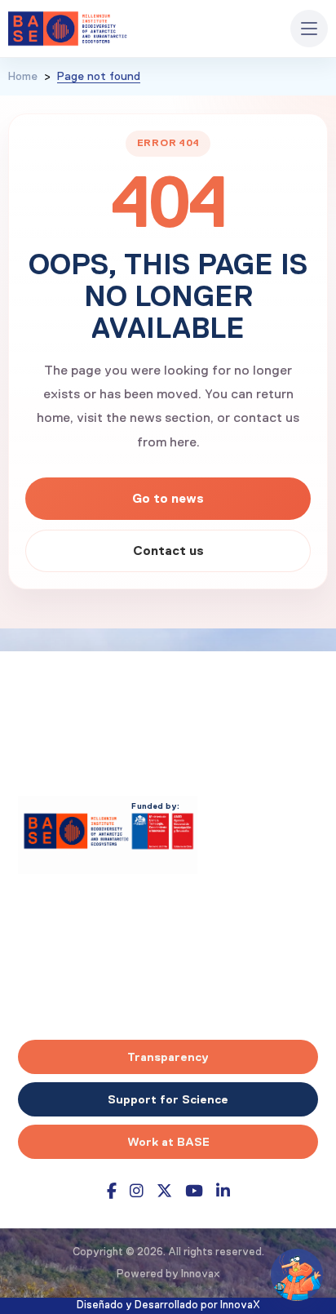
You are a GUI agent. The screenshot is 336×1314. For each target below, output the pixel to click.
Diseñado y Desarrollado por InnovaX (168, 1305)
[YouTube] (194, 1191)
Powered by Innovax (168, 1274)
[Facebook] (112, 1191)
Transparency (168, 1056)
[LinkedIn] (223, 1191)
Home (23, 76)
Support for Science (168, 1099)
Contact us (168, 550)
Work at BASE (168, 1141)
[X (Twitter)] (164, 1191)
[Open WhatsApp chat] (297, 1275)
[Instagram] (137, 1191)
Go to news (168, 498)
